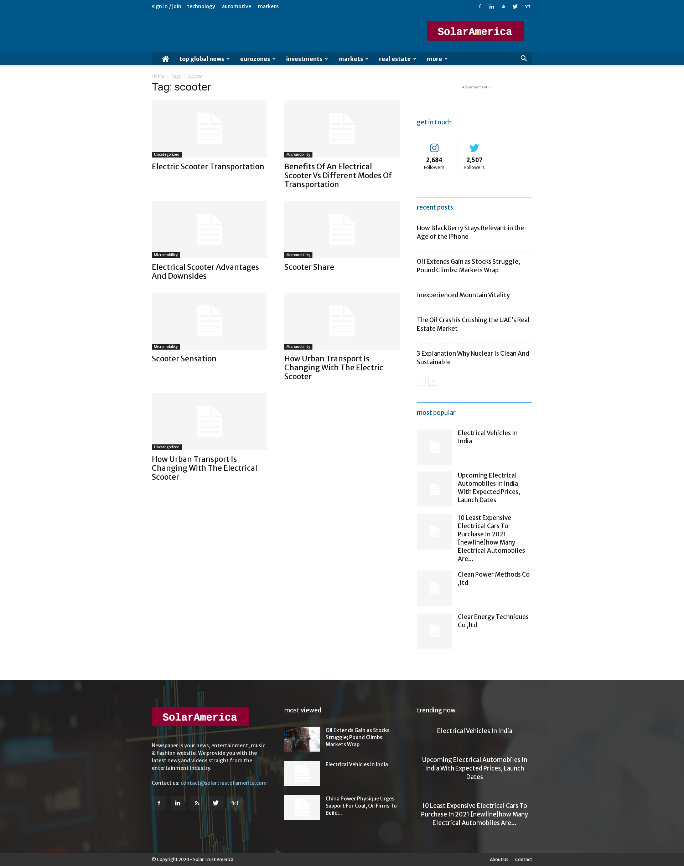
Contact (523, 859)
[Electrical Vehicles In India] (434, 447)
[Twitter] (515, 6)
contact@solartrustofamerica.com (224, 783)
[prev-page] (421, 381)
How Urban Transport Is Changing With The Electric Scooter (333, 367)
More (434, 58)
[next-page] (432, 381)
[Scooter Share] (342, 229)
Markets (268, 6)
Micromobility (298, 154)
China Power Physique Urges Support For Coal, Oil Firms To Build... (361, 805)
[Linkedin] (491, 6)
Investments (304, 58)
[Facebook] (480, 6)
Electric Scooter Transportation (208, 166)
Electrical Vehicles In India (357, 764)
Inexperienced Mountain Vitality (463, 295)
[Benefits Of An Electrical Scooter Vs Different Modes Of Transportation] (342, 129)
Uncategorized (167, 154)
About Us (499, 859)
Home (158, 76)
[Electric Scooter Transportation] (209, 129)
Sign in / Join (166, 6)
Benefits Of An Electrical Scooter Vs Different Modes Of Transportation (338, 175)
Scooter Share (309, 267)
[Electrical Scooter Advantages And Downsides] (209, 229)
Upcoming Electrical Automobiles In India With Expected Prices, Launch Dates (489, 487)
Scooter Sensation (184, 359)
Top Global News (201, 58)
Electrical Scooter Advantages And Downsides (205, 271)
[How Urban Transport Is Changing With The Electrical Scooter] (209, 421)
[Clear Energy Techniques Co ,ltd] (434, 631)
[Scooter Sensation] (209, 321)
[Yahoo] (527, 6)
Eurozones (255, 58)
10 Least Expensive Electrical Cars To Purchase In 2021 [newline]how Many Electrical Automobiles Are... (491, 538)
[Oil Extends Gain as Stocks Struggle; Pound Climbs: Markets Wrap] (302, 739)
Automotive (236, 6)
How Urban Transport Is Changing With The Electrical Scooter (204, 468)
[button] (523, 59)
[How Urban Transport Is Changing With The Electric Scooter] (342, 321)
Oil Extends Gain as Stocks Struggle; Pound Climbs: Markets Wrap (357, 737)
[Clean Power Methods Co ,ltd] (434, 588)
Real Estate (395, 58)
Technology (201, 6)
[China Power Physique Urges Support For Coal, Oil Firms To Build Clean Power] (302, 807)
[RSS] (503, 6)
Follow (434, 144)
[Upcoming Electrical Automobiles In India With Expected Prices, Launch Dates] (434, 489)
